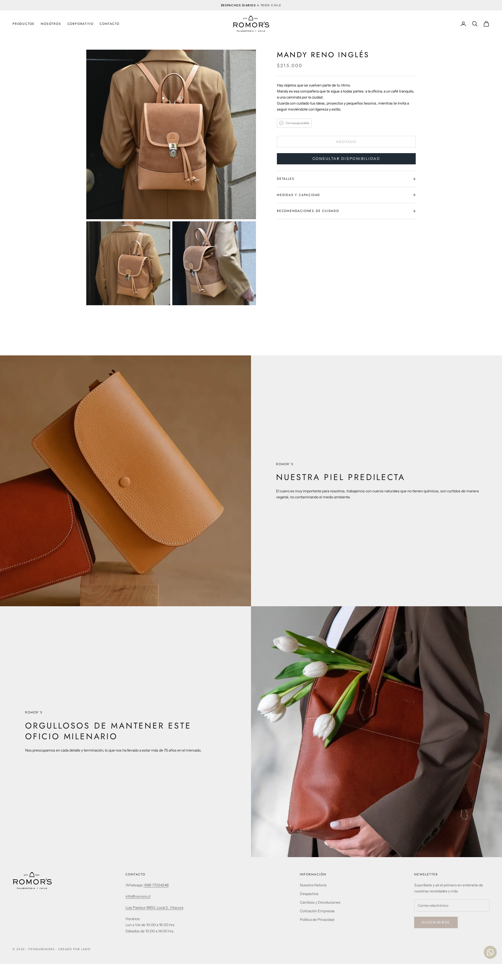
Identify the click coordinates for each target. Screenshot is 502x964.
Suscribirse (436, 922)
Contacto (109, 23)
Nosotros (51, 23)
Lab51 (86, 949)
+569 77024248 (156, 885)
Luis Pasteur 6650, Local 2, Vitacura (154, 907)
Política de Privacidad (317, 919)
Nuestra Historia (313, 885)
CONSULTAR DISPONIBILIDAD (346, 159)
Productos (24, 23)
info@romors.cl (138, 896)
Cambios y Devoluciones (320, 902)
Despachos (309, 893)
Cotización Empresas (317, 911)
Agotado (346, 142)
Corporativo (80, 23)
